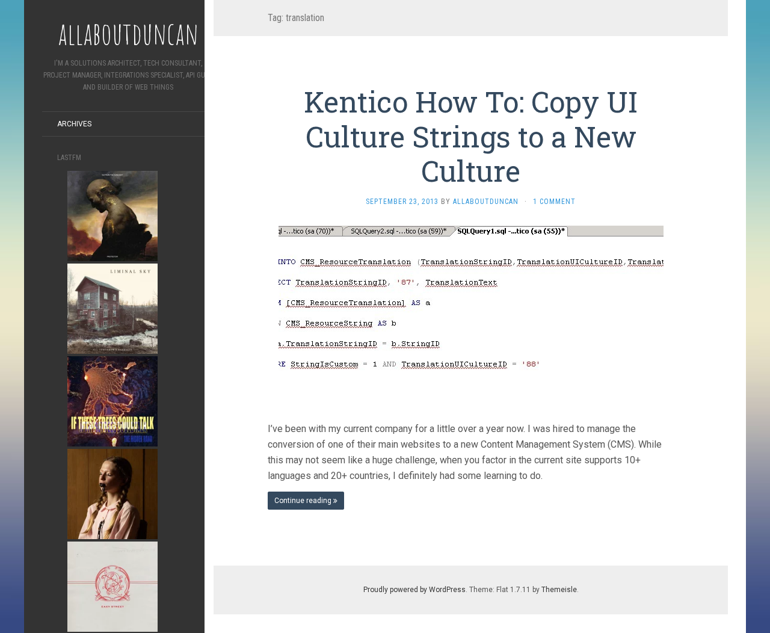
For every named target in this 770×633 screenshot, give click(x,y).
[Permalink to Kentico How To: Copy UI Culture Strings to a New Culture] (471, 314)
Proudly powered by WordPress (414, 589)
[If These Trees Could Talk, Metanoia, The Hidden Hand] (112, 400)
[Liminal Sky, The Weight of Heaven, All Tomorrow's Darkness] (112, 307)
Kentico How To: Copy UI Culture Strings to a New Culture (471, 136)
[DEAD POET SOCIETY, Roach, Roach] (112, 493)
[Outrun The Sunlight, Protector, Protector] (112, 215)
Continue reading (303, 500)
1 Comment (554, 201)
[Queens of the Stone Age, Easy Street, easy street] (112, 585)
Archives (74, 124)
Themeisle (559, 589)
